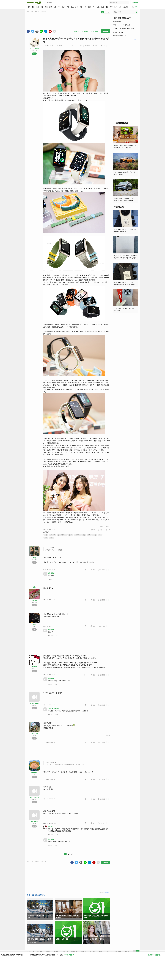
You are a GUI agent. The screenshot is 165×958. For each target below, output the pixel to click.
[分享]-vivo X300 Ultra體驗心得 (121, 25)
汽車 (59, 7)
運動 (89, 7)
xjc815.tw (34, 734)
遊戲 (72, 7)
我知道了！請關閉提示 (155, 955)
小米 (46, 535)
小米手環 (52, 535)
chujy (34, 558)
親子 (81, 7)
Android (37, 11)
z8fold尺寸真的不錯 (118, 32)
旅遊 (102, 7)
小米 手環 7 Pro (62, 535)
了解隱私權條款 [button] (69, 955)
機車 (63, 7)
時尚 (85, 7)
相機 (37, 7)
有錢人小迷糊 (34, 703)
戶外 (94, 7)
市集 (120, 7)
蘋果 (50, 7)
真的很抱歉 (51, 573)
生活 (98, 7)
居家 (76, 7)
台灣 (94, 535)
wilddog (34, 600)
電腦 (46, 7)
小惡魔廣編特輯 (121, 123)
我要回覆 (105, 31)
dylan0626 (34, 822)
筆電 (42, 7)
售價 (46, 538)
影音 (55, 7)
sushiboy (34, 772)
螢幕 (70, 535)
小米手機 (43, 11)
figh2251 (34, 666)
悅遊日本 (125, 7)
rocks (34, 625)
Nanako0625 (34, 49)
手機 (33, 7)
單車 (68, 7)
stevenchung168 (53, 708)
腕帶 (89, 535)
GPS (100, 535)
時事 (115, 7)
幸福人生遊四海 (34, 797)
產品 (84, 535)
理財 (107, 7)
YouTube (132, 7)
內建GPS (77, 535)
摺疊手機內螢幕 (117, 21)
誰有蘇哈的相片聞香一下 (119, 36)
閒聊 (111, 7)
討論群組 (49, 3)
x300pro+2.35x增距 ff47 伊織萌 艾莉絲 (123, 28)
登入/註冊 (135, 3)
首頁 (29, 7)
